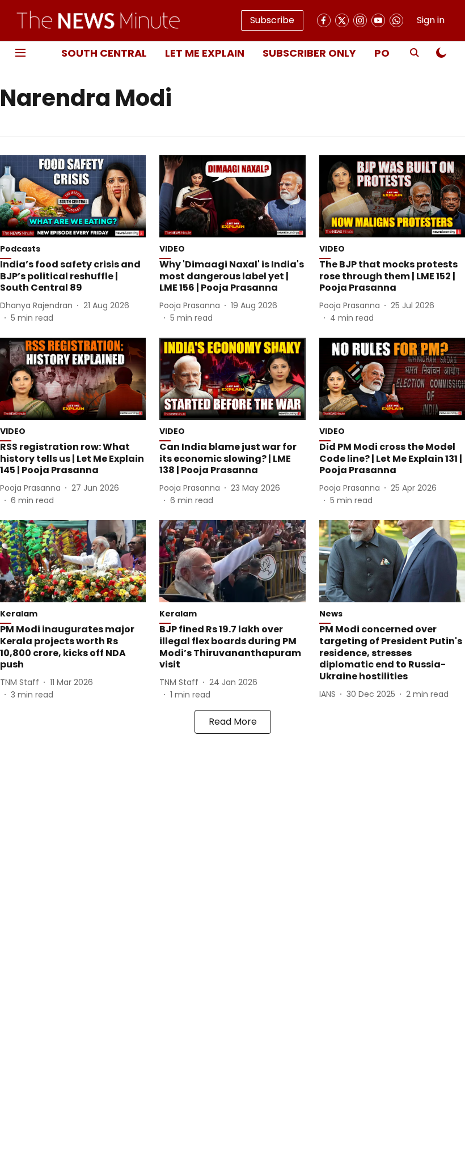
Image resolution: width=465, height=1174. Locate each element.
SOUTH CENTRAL (104, 53)
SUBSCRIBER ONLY (309, 53)
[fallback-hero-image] (73, 196)
